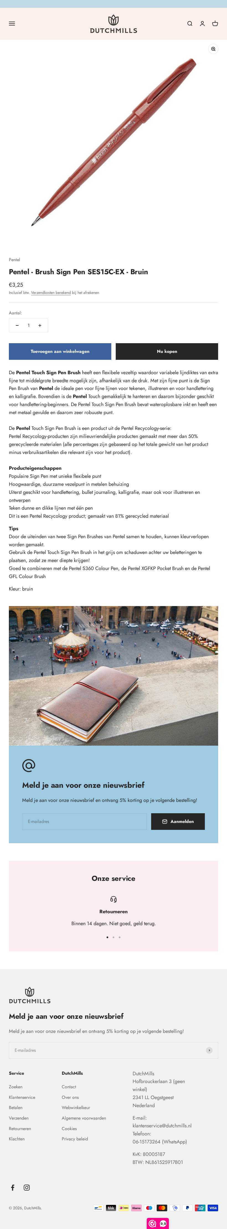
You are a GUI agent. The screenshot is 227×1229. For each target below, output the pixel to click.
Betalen (15, 1107)
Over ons (70, 1097)
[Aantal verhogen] (40, 325)
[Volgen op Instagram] (26, 1187)
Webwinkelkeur (76, 1107)
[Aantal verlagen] (17, 325)
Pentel (14, 259)
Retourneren (20, 1128)
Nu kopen (167, 351)
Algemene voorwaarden (84, 1118)
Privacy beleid (75, 1139)
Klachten (17, 1139)
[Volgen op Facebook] (12, 1187)
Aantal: (15, 313)
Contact (69, 1087)
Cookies (69, 1128)
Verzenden (19, 1118)
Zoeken (15, 1087)
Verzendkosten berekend (51, 292)
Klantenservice (22, 1097)
